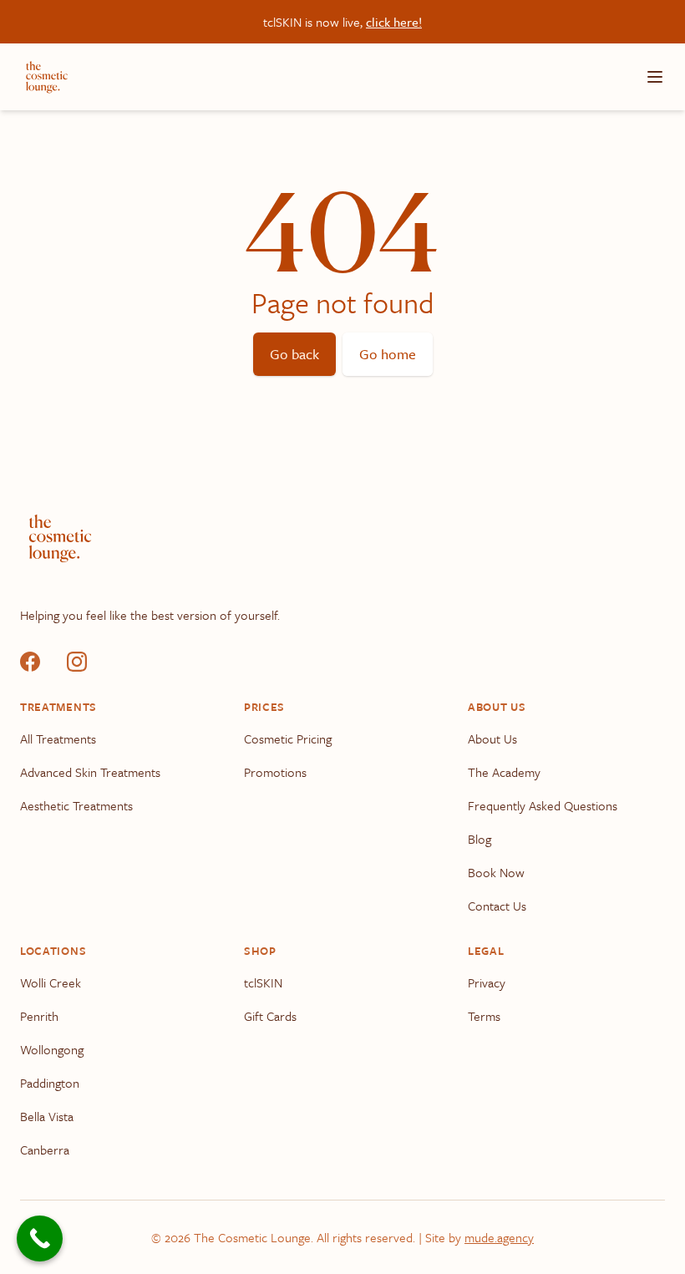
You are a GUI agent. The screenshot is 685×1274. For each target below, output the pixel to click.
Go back (294, 353)
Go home (387, 353)
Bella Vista (47, 1116)
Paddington (49, 1083)
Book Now (496, 872)
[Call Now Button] (40, 1238)
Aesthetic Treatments (76, 805)
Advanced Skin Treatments (90, 772)
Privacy (486, 982)
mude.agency (499, 1237)
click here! (394, 22)
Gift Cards (270, 1016)
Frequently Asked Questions (542, 805)
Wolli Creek (50, 982)
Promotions (275, 772)
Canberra (44, 1149)
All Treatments (58, 738)
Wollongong (52, 1049)
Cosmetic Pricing (288, 738)
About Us (492, 738)
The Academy (504, 772)
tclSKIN (263, 982)
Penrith (39, 1016)
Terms (484, 1016)
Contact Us (497, 905)
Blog (479, 839)
